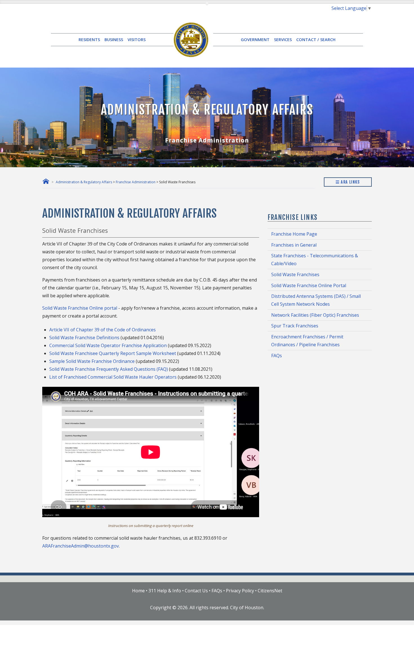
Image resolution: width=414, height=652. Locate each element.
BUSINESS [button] (113, 39)
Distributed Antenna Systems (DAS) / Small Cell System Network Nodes (316, 300)
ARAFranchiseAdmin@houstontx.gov (80, 546)
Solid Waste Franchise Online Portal (308, 285)
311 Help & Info (164, 591)
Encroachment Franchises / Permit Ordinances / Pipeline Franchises (307, 341)
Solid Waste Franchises (295, 274)
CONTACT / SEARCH (315, 39)
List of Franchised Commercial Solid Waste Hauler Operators (113, 377)
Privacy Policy (240, 591)
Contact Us (196, 591)
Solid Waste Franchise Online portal (79, 308)
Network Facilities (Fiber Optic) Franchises (315, 315)
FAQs (276, 355)
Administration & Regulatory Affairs (84, 182)
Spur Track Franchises (294, 326)
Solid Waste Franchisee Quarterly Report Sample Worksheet (112, 353)
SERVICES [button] (283, 39)
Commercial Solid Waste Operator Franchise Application (108, 345)
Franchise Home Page (294, 234)
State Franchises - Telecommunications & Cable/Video (314, 260)
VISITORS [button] (137, 39)
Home (138, 591)
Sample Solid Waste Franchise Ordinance (92, 361)
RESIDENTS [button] (89, 39)
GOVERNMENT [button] (255, 39)
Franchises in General (294, 245)
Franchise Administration (135, 182)
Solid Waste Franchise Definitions (84, 337)
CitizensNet (270, 591)
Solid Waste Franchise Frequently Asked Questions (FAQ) (108, 369)
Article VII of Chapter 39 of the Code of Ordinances (102, 330)
